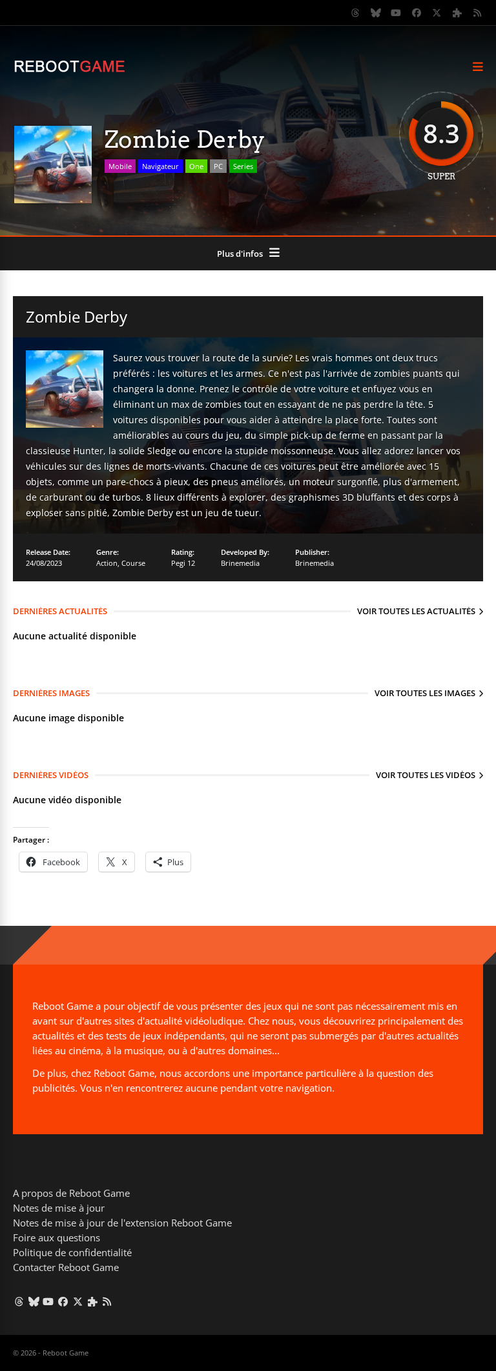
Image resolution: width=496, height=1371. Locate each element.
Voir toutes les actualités (416, 611)
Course (133, 563)
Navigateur (160, 166)
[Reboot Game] (69, 70)
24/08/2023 (44, 563)
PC (218, 166)
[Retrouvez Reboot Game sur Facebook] (416, 13)
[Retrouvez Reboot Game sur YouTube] (396, 13)
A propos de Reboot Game (71, 1192)
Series (243, 166)
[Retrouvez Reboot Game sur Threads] (356, 13)
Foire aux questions (56, 1237)
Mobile (120, 166)
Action (107, 563)
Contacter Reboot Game (66, 1267)
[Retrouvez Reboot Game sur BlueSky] (376, 13)
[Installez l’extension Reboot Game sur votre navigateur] (457, 13)
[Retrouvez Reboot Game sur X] (437, 13)
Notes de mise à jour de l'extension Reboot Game (122, 1222)
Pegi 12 (183, 563)
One (196, 166)
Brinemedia (240, 563)
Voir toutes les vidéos (425, 775)
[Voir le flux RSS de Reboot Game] (478, 13)
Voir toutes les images (425, 693)
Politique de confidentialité (72, 1252)
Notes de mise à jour (59, 1207)
